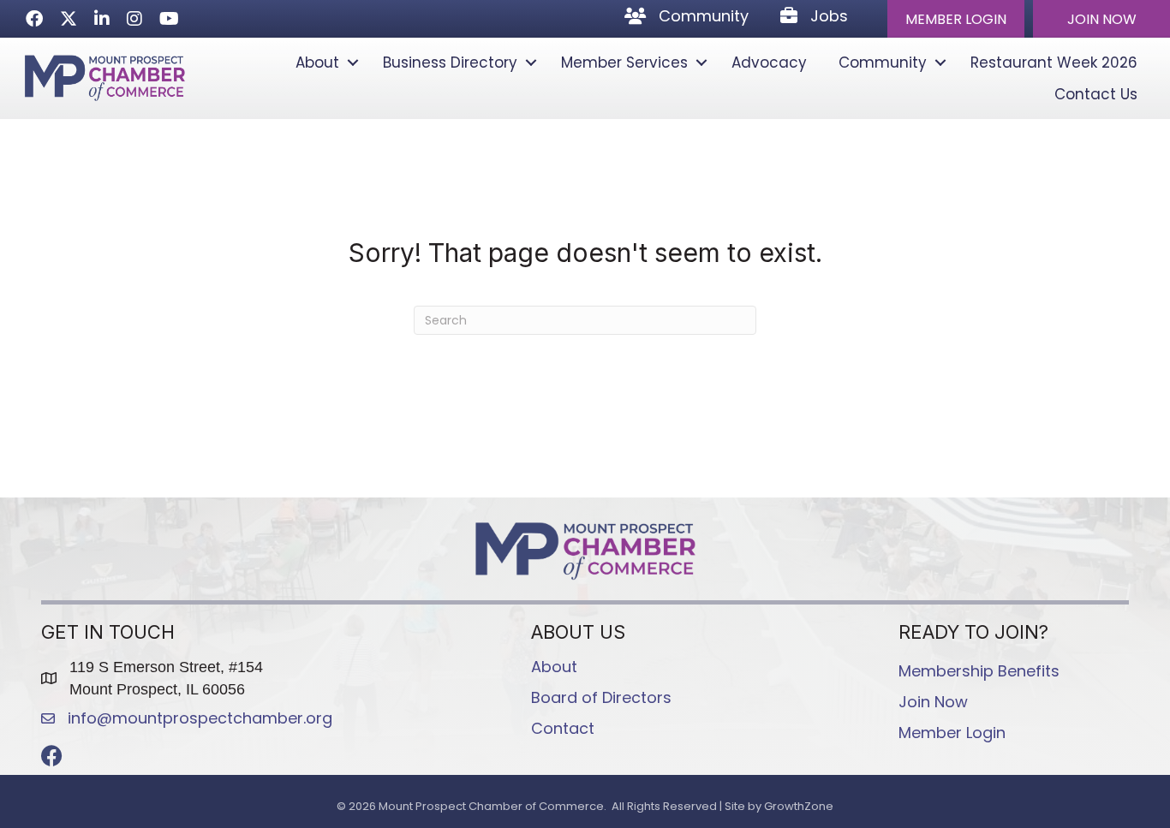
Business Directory (450, 62)
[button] (955, 19)
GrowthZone (798, 806)
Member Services (624, 62)
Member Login (952, 732)
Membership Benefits (979, 671)
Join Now (933, 701)
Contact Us (1095, 94)
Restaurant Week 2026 (1053, 62)
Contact (562, 728)
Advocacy (769, 62)
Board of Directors (601, 697)
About (317, 62)
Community (883, 62)
